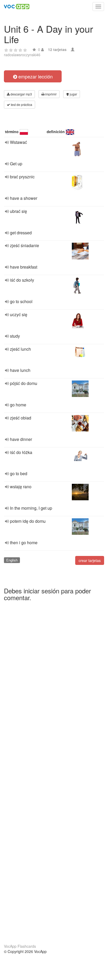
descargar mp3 (21, 94)
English (12, 560)
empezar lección (35, 76)
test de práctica (21, 104)
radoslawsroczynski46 (22, 54)
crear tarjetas (90, 560)
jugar (73, 94)
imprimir (50, 94)
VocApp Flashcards (20, 946)
